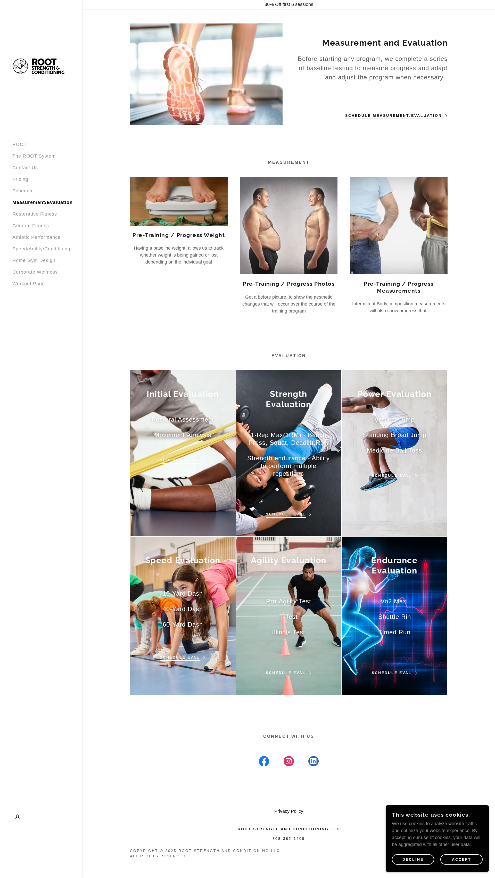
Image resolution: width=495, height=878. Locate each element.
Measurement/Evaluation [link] (42, 202)
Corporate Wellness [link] (35, 272)
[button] (17, 817)
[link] (38, 65)
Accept (461, 859)
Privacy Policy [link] (288, 811)
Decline (413, 859)
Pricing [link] (20, 179)
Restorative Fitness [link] (34, 214)
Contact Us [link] (25, 167)
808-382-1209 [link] (289, 838)
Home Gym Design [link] (33, 260)
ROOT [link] (19, 144)
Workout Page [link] (28, 283)
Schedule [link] (23, 190)
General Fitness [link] (30, 225)
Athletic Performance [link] (36, 237)
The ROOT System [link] (34, 156)
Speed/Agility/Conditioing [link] (41, 248)
